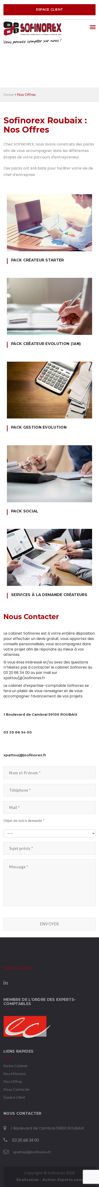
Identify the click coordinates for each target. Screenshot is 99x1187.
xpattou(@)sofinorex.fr (32, 1152)
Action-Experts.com (62, 1180)
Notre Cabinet (15, 1065)
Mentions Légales (17, 968)
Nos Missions (14, 1073)
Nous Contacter (16, 1089)
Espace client (14, 1097)
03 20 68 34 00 (25, 1140)
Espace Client (49, 9)
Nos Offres (12, 1081)
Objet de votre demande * (23, 821)
